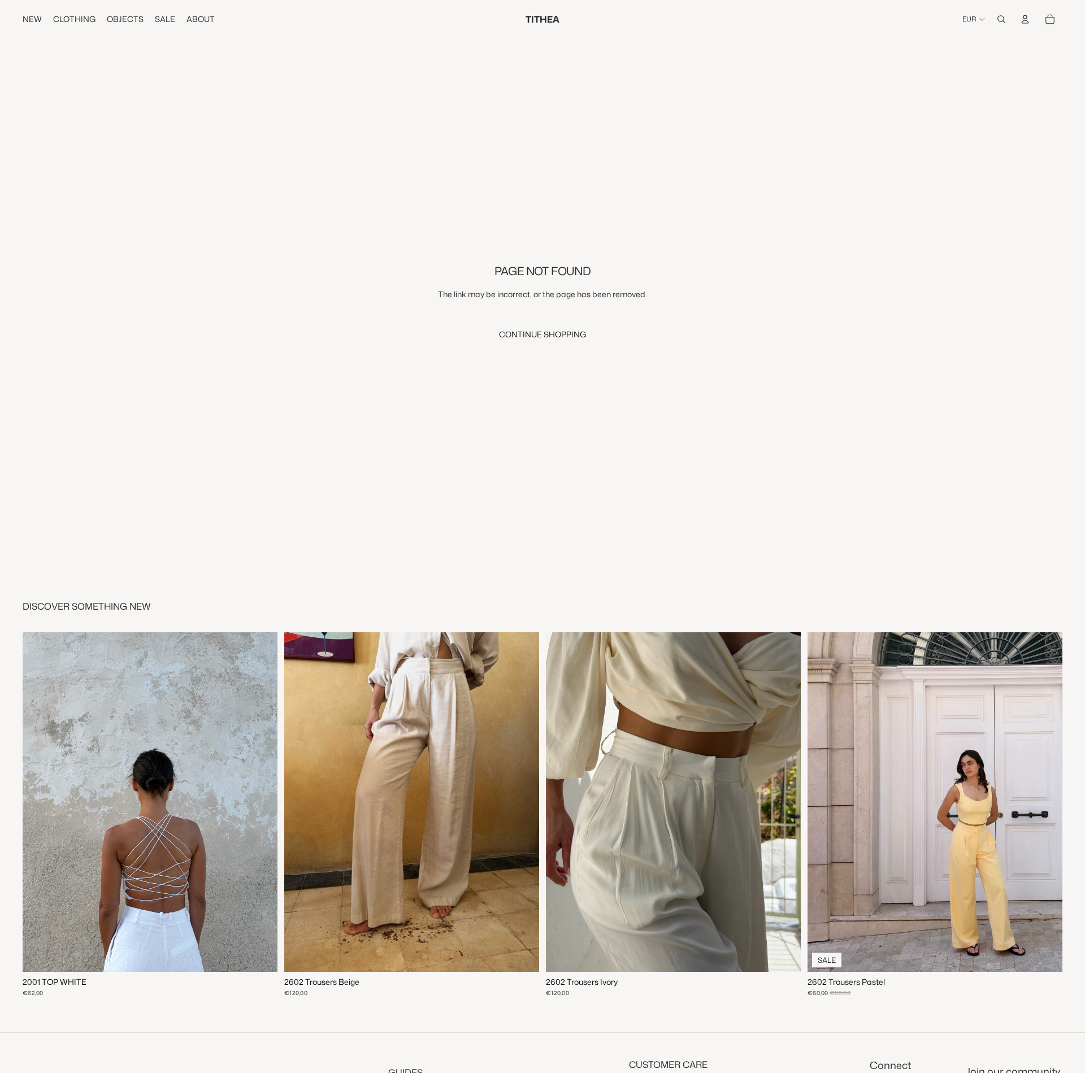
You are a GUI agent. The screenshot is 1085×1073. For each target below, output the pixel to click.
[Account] (1025, 19)
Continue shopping (542, 334)
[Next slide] (784, 802)
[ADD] (260, 955)
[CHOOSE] (521, 955)
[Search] (1001, 19)
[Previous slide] (563, 802)
